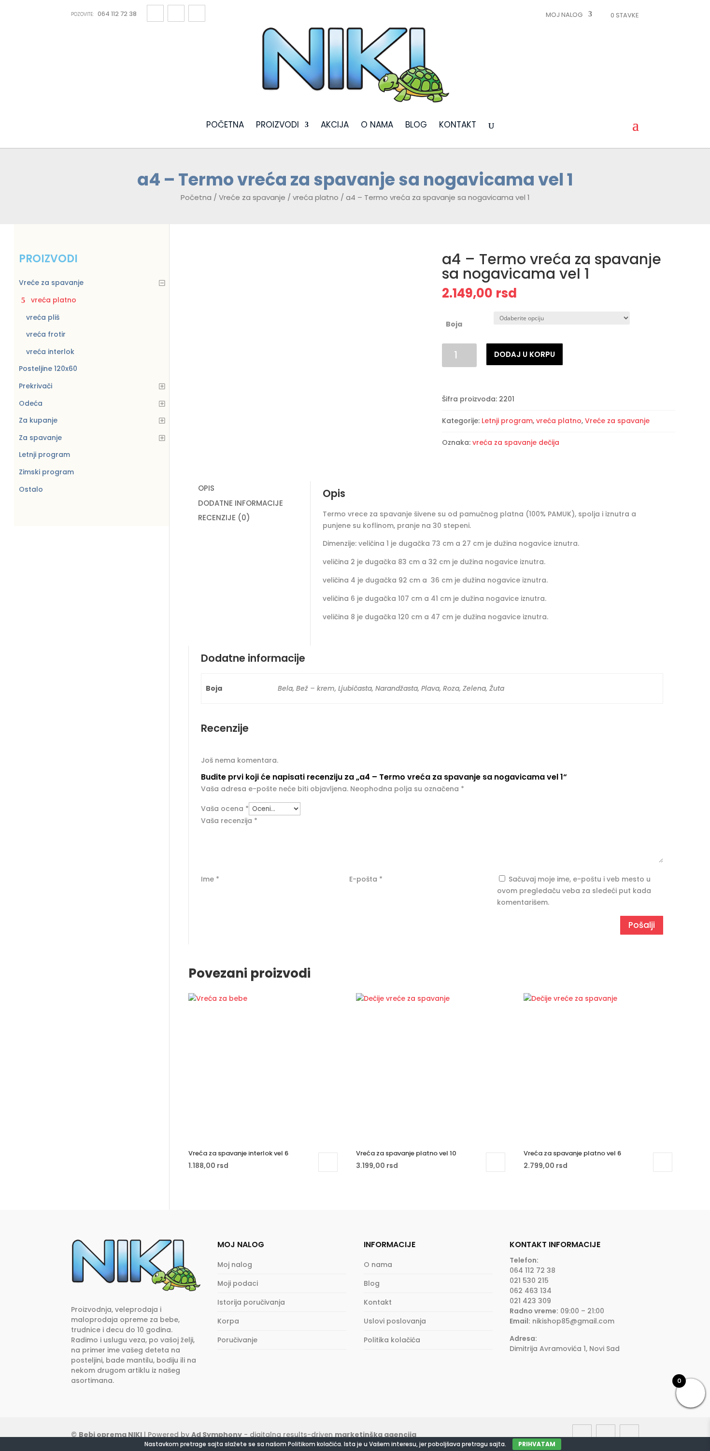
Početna (225, 125)
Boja (454, 324)
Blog (416, 125)
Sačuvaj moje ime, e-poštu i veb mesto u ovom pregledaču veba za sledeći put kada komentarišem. (574, 890)
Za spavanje (40, 437)
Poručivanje (237, 1340)
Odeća (31, 403)
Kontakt (457, 125)
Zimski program (46, 472)
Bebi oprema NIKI (110, 1434)
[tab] (249, 488)
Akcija (335, 125)
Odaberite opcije (328, 1162)
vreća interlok (50, 351)
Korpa (228, 1321)
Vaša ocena (225, 808)
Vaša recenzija (229, 820)
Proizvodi (277, 125)
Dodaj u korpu (524, 354)
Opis (206, 488)
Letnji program (507, 421)
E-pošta (366, 879)
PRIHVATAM (536, 1444)
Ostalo (31, 489)
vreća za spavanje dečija (515, 442)
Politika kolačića (392, 1340)
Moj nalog (564, 14)
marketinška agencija (375, 1434)
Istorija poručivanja (251, 1302)
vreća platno (316, 197)
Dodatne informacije (240, 503)
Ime (210, 879)
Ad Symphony (216, 1434)
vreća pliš (42, 317)
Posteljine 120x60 (48, 368)
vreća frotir (46, 334)
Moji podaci (237, 1283)
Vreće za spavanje (252, 197)
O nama (377, 125)
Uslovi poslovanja (395, 1321)
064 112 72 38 (104, 13)
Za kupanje (38, 420)
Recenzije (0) (224, 517)
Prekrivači (35, 386)
